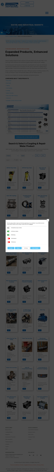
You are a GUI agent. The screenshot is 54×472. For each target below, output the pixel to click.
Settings (26, 248)
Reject (18, 248)
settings (31, 224)
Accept (10, 248)
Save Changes (35, 248)
